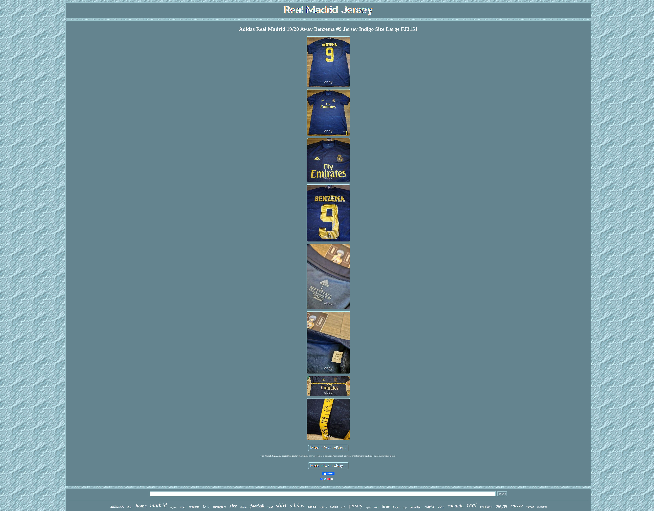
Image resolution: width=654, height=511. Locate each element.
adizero (323, 507)
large (405, 508)
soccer (517, 505)
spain (343, 507)
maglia (429, 506)
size (233, 505)
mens (376, 507)
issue (386, 506)
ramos (530, 506)
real (472, 505)
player (501, 506)
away (312, 506)
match (441, 507)
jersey (356, 505)
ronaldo (456, 505)
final (270, 507)
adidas (297, 505)
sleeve (334, 506)
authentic (117, 506)
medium (542, 506)
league (396, 507)
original (173, 508)
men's (182, 507)
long (206, 506)
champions (219, 506)
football (257, 506)
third (129, 507)
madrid (158, 505)
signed (368, 508)
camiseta (194, 506)
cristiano (486, 506)
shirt (281, 505)
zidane (243, 507)
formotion (415, 507)
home (141, 505)
